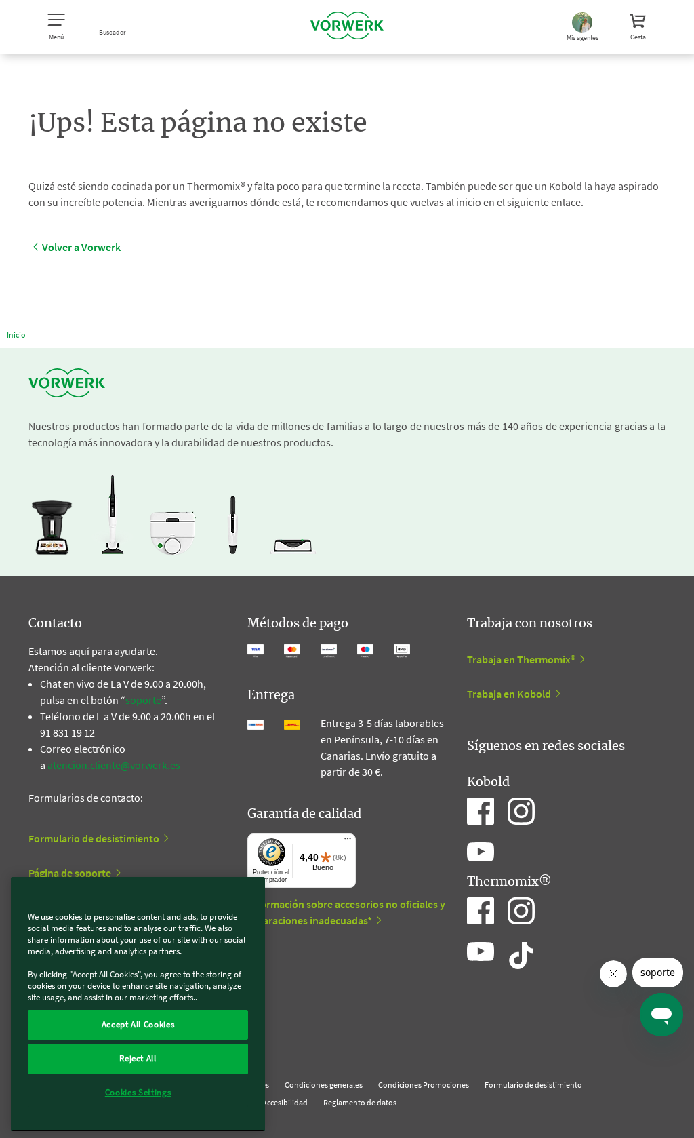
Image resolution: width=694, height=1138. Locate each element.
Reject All (138, 1058)
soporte (143, 700)
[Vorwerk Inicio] (347, 27)
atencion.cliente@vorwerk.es (113, 765)
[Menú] (348, 841)
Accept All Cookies (138, 1024)
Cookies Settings (138, 1092)
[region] (138, 1004)
